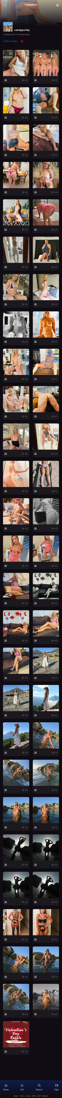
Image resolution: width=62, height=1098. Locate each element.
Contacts (45, 1096)
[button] (57, 6)
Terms (22, 1096)
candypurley (22, 30)
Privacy (28, 1096)
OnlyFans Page (10, 41)
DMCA (34, 1096)
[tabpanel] (31, 552)
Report (16, 1096)
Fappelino (31, 4)
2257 (39, 1096)
